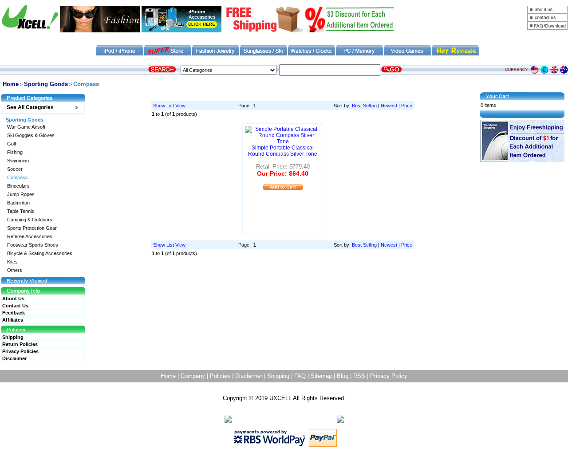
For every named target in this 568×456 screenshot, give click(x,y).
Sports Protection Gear (32, 228)
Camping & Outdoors (29, 219)
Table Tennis (20, 211)
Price (406, 105)
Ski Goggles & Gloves (31, 135)
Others (14, 270)
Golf (11, 144)
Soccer (15, 169)
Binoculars (18, 186)
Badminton (18, 202)
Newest (389, 105)
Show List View (169, 105)
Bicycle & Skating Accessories (39, 253)
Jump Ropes (21, 194)
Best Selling (364, 105)
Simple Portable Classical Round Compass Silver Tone (282, 151)
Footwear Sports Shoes (32, 245)
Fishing (15, 152)
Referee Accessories (29, 236)
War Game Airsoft (26, 127)
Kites (12, 261)
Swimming (18, 160)
